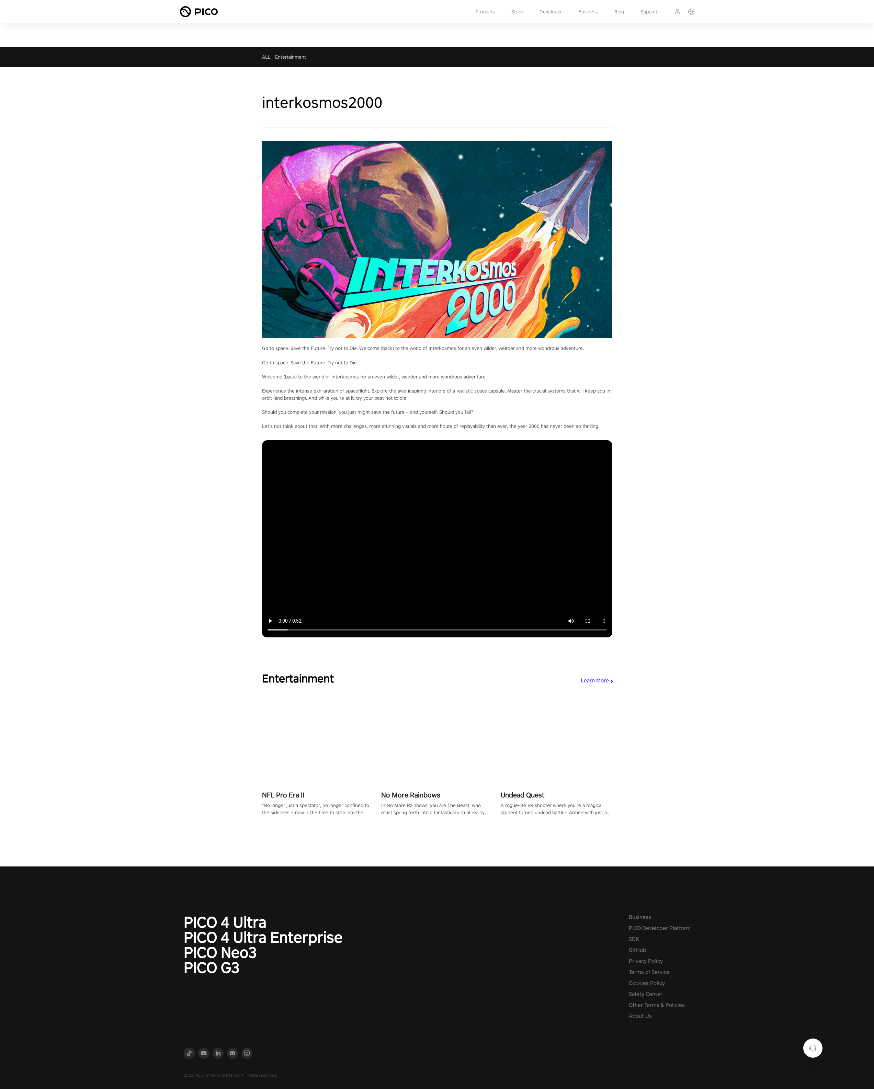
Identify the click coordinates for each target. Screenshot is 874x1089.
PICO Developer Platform (660, 928)
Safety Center (645, 994)
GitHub (637, 950)
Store (517, 12)
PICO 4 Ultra (225, 922)
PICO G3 (212, 967)
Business (588, 12)
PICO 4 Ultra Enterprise (263, 937)
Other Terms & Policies (657, 1005)
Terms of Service (649, 972)
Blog (619, 12)
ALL (266, 57)
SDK (634, 939)
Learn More (595, 680)
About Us (640, 1016)
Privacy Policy (646, 961)
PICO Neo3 (220, 952)
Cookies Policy (647, 983)
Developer (551, 12)
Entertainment (290, 57)
